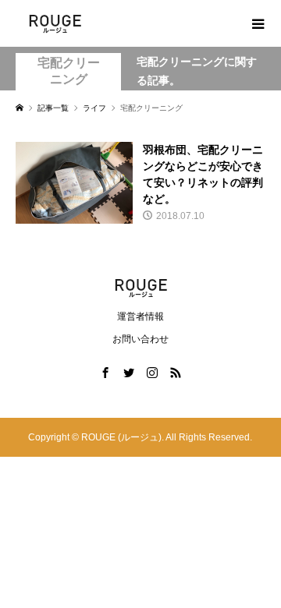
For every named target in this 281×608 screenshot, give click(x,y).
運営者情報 (140, 316)
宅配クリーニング (68, 71)
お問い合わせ (140, 339)
